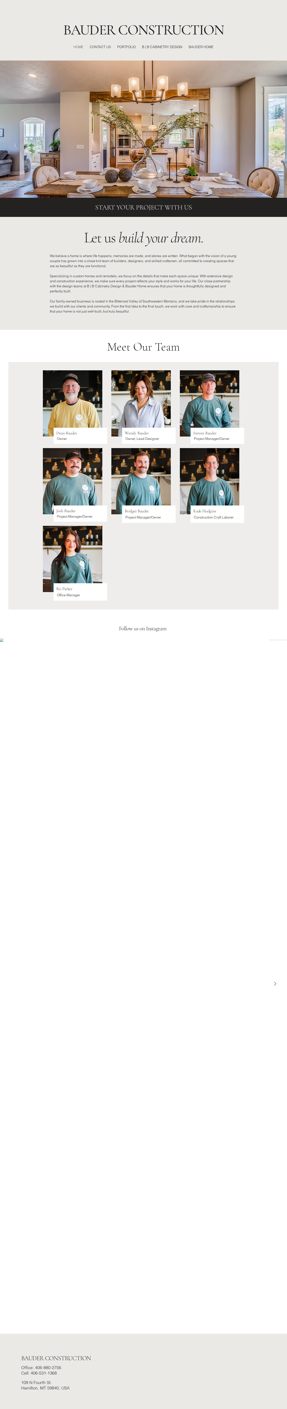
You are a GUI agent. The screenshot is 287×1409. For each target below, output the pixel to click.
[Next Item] (275, 984)
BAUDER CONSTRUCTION (56, 1358)
